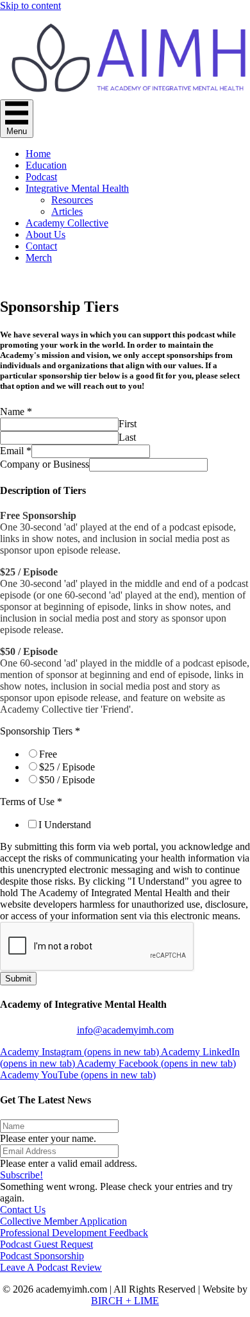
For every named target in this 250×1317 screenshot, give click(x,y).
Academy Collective (67, 222)
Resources (72, 199)
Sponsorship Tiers (40, 731)
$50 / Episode (67, 779)
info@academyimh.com (125, 1029)
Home (38, 153)
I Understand (64, 824)
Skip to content (30, 5)
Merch (39, 257)
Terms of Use (31, 801)
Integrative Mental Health (77, 188)
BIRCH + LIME (125, 1300)
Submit (18, 978)
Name (16, 411)
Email (15, 450)
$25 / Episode (67, 766)
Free (48, 754)
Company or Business (44, 464)
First (128, 423)
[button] (21, 1174)
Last (127, 437)
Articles (67, 211)
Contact (41, 246)
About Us (45, 234)
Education (46, 165)
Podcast (41, 176)
